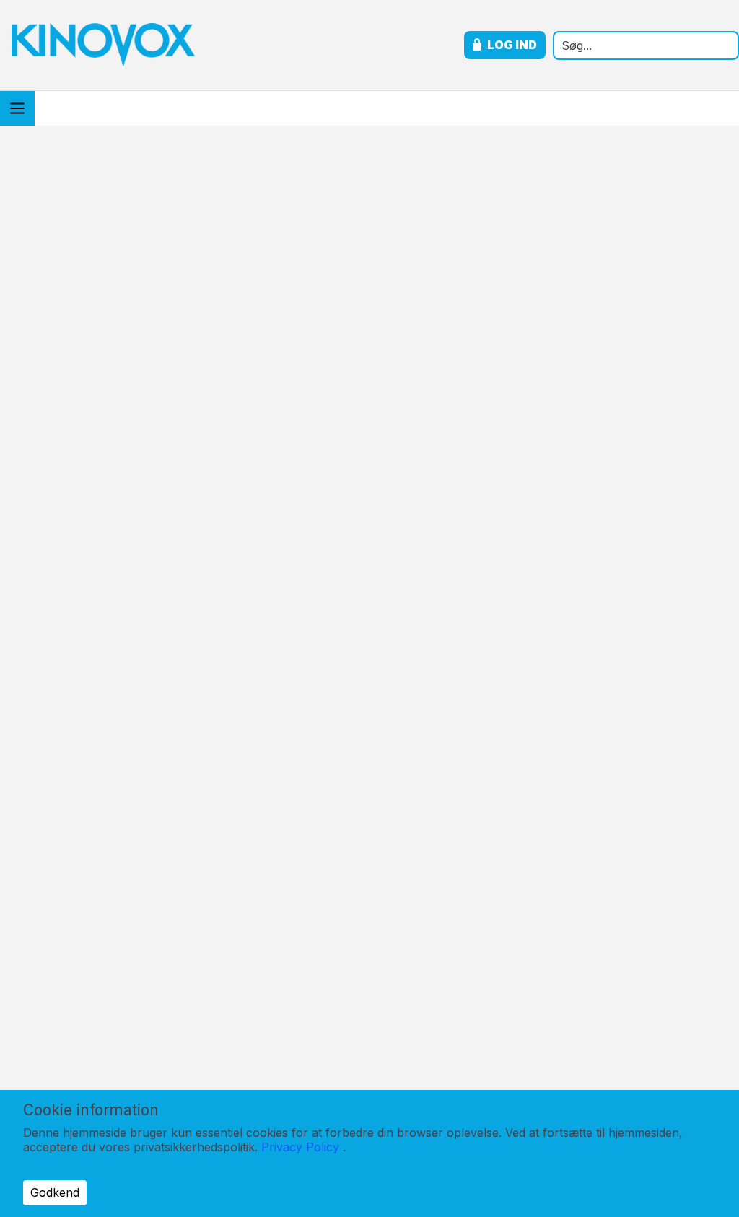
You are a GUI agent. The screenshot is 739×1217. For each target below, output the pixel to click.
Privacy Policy (300, 1147)
